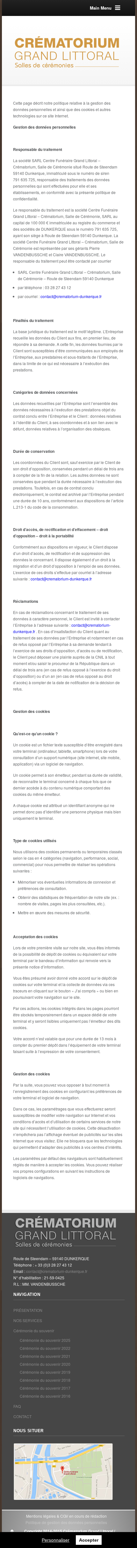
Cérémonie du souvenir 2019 (45, 1372)
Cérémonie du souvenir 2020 (45, 1364)
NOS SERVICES (27, 1320)
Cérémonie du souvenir (33, 1330)
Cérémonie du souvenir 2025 (45, 1340)
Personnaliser (55, 1540)
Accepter (88, 1540)
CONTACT (22, 1416)
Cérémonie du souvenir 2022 (45, 1348)
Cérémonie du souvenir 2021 (45, 1356)
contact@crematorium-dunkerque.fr (71, 296)
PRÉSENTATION (27, 1310)
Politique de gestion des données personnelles (66, 1522)
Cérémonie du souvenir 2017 (45, 1388)
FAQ (17, 1406)
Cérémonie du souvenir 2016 (45, 1396)
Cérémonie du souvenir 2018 (45, 1380)
